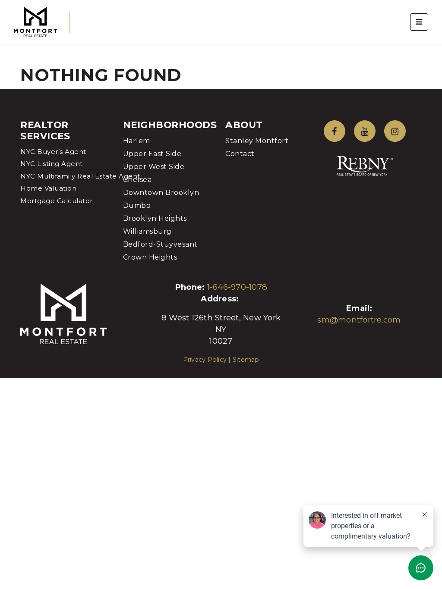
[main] (221, 44)
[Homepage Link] (35, 21)
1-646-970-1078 (237, 287)
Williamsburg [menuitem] (147, 231)
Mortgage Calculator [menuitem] (56, 201)
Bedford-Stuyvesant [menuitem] (160, 244)
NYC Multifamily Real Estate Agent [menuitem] (80, 176)
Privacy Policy (205, 359)
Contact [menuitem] (240, 154)
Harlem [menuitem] (136, 141)
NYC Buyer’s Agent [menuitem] (53, 151)
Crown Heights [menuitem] (150, 257)
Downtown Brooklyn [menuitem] (161, 192)
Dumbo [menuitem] (137, 205)
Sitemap (246, 359)
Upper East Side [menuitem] (152, 154)
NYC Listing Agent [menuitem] (51, 164)
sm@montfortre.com (359, 320)
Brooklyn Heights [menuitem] (155, 218)
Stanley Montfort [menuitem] (256, 141)
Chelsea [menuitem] (137, 179)
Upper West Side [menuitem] (154, 167)
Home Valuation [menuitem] (48, 188)
